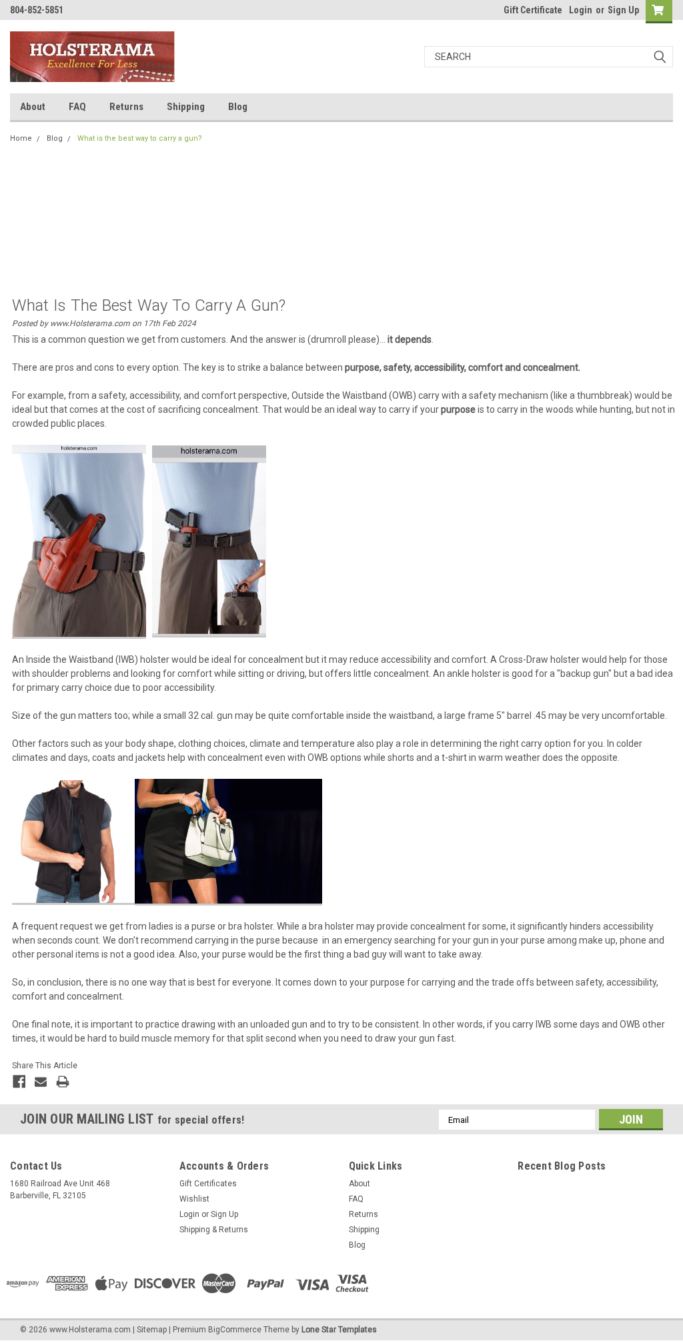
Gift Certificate (533, 10)
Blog (237, 107)
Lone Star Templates (339, 1329)
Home (21, 138)
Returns (126, 107)
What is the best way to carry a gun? (139, 138)
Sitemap (152, 1329)
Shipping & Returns (213, 1229)
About (32, 107)
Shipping (186, 107)
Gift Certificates (208, 1183)
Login (580, 10)
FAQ (77, 107)
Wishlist (194, 1199)
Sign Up (623, 10)
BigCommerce (234, 1329)
